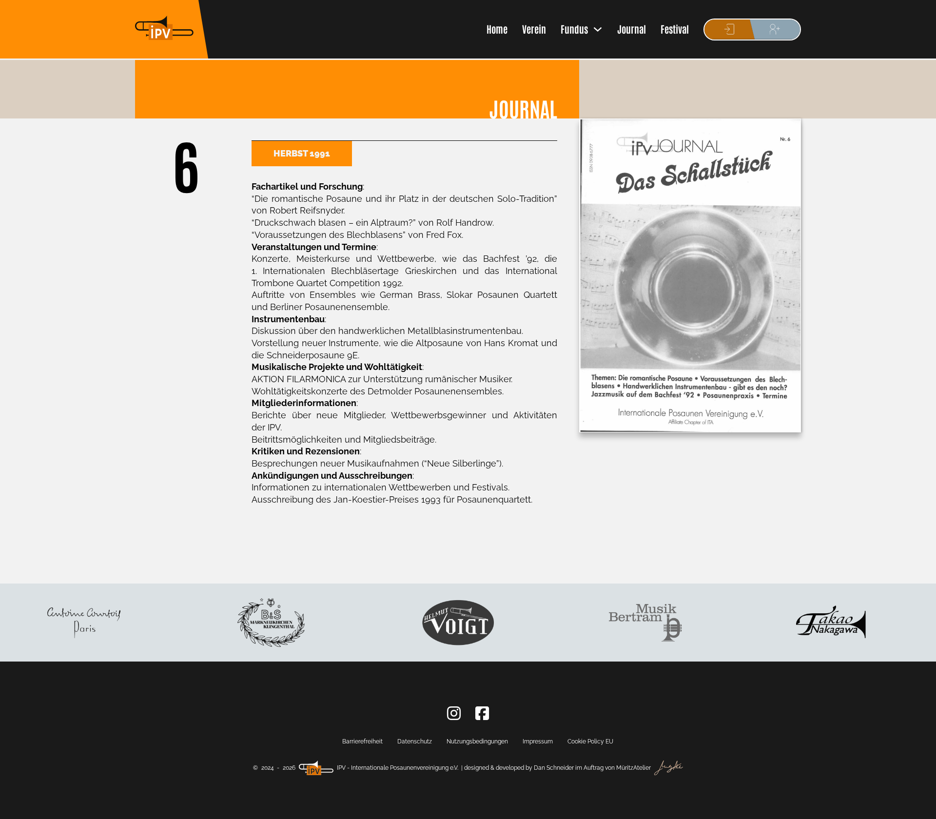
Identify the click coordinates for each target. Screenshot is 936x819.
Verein (534, 28)
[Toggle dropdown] (598, 29)
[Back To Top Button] (892, 804)
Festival (675, 28)
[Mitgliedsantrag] (775, 29)
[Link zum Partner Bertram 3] (628, 623)
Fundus (574, 28)
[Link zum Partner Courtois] (67, 622)
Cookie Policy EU (590, 741)
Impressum (538, 741)
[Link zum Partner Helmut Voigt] (441, 622)
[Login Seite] (729, 29)
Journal (631, 28)
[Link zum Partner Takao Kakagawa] (816, 623)
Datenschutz (414, 741)
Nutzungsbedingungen (477, 741)
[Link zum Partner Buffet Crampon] (254, 622)
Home (497, 28)
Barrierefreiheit (362, 741)
